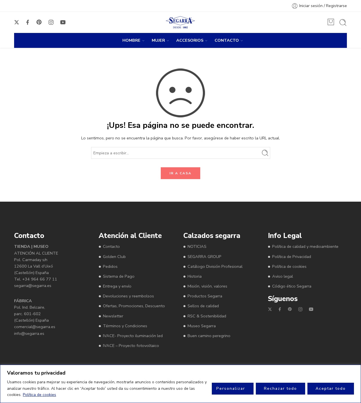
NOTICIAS (197, 246)
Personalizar (230, 388)
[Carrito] (331, 22)
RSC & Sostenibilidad (207, 316)
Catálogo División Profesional (215, 266)
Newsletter (113, 316)
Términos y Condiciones (125, 326)
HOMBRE (131, 40)
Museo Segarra (202, 326)
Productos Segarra (205, 296)
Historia (195, 276)
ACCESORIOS (189, 40)
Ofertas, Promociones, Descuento (134, 306)
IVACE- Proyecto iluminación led (133, 336)
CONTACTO (227, 40)
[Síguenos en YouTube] (63, 22)
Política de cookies (39, 394)
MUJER (158, 40)
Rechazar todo (280, 388)
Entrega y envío (117, 286)
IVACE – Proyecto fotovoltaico (131, 345)
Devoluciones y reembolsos (128, 296)
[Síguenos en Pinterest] (39, 22)
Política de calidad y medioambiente (305, 246)
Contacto (111, 246)
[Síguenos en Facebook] (27, 22)
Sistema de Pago (119, 276)
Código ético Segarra (291, 286)
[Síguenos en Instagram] (51, 22)
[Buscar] (343, 22)
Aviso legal (282, 276)
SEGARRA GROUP (204, 256)
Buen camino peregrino (209, 336)
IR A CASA (180, 173)
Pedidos (110, 266)
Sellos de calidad (203, 306)
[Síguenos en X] (16, 22)
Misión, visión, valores (207, 286)
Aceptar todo (331, 388)
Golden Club (114, 256)
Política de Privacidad (291, 256)
